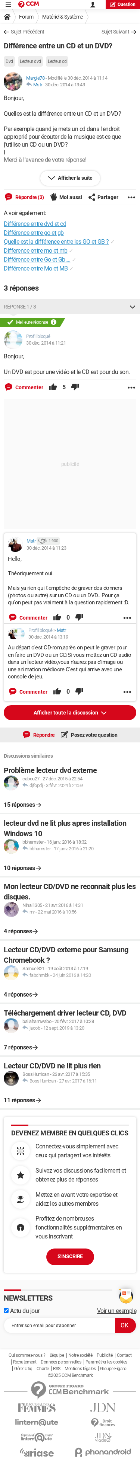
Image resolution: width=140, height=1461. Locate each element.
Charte (43, 1368)
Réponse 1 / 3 (20, 307)
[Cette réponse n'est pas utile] (75, 387)
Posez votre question (94, 735)
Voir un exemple (117, 1310)
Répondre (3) (29, 197)
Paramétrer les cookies (106, 1362)
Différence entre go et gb (34, 232)
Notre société (80, 1355)
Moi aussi (70, 197)
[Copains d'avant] (37, 1437)
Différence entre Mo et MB (36, 268)
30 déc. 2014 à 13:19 (48, 637)
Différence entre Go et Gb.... (37, 259)
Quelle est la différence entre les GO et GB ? (56, 241)
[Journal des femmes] (37, 1408)
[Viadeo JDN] (103, 1437)
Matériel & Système (62, 17)
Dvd (9, 61)
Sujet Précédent (27, 32)
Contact (124, 1355)
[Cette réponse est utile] (53, 387)
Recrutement (25, 1362)
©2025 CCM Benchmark (70, 1375)
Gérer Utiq (23, 1368)
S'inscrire (70, 1256)
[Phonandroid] (103, 1452)
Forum (26, 17)
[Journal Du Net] (103, 1407)
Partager (107, 197)
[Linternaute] (37, 1422)
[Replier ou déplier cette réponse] (133, 307)
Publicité (105, 1355)
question (127, 4)
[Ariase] (37, 1452)
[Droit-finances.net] (103, 1423)
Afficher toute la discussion (66, 713)
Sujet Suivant (116, 32)
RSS (56, 1368)
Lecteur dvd (30, 61)
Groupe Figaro (113, 1368)
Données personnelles (61, 1362)
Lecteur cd (57, 61)
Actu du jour (24, 1310)
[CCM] (28, 4)
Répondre (43, 735)
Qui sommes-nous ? (27, 1355)
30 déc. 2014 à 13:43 (65, 84)
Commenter (28, 387)
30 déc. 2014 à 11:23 (46, 548)
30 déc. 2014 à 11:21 (46, 343)
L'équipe (57, 1355)
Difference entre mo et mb (36, 250)
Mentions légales (80, 1368)
